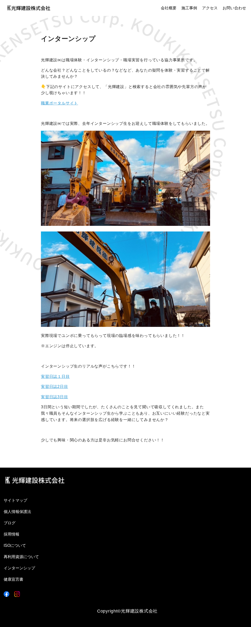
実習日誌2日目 (54, 386)
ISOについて (15, 545)
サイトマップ (15, 500)
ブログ (9, 523)
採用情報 (11, 534)
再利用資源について (21, 557)
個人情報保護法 (17, 512)
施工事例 (189, 8)
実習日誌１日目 (55, 376)
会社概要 (168, 8)
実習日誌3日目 (54, 397)
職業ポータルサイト (59, 103)
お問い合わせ (234, 8)
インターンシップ (19, 568)
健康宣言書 (13, 579)
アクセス (210, 8)
